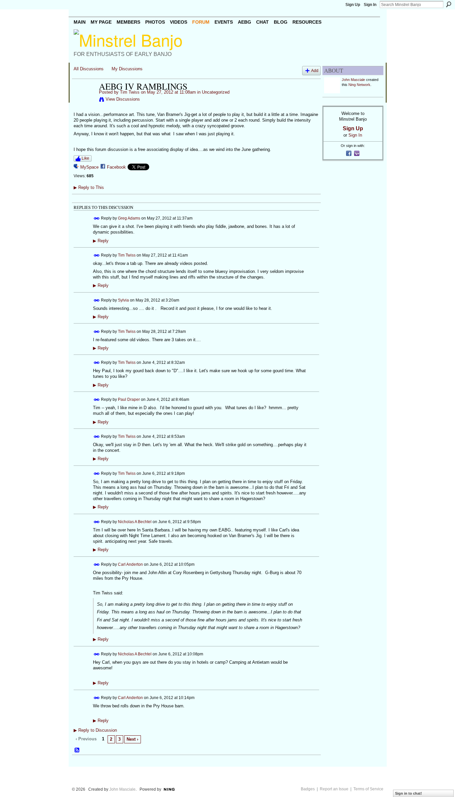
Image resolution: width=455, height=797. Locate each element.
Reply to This (89, 187)
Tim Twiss (130, 92)
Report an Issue (334, 789)
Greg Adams (129, 218)
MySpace (89, 167)
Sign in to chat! (408, 793)
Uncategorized (215, 92)
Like (85, 158)
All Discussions (89, 68)
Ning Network (359, 85)
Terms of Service (368, 789)
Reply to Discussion (95, 730)
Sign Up (352, 4)
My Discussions (127, 68)
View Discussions (123, 99)
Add (314, 70)
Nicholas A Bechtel (135, 521)
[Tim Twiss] (84, 100)
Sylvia (123, 300)
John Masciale (353, 80)
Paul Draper (129, 399)
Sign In (370, 4)
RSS (77, 750)
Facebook (116, 167)
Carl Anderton (130, 564)
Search (448, 4)
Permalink (97, 218)
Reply (101, 241)
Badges (308, 789)
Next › (132, 739)
